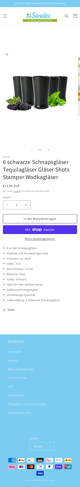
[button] (5, 16)
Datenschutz (16, 395)
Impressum (15, 351)
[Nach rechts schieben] (48, 149)
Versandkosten (17, 378)
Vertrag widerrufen (19, 412)
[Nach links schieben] (31, 149)
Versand (17, 191)
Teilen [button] (11, 310)
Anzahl (6, 197)
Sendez (35, 480)
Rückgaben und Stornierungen (27, 404)
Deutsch (38, 446)
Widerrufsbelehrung (20, 369)
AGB (10, 386)
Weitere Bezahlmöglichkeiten (40, 238)
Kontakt (13, 360)
